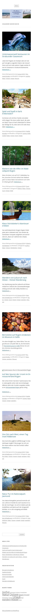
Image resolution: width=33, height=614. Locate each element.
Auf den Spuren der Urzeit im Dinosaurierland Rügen (16, 375)
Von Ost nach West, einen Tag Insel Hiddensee (15, 435)
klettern (20, 188)
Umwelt (18, 520)
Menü (16, 5)
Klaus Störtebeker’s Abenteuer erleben (15, 224)
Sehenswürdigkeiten (8, 577)
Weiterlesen (6, 70)
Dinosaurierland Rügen (12, 387)
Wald (11, 191)
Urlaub (12, 78)
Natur (3, 78)
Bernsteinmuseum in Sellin (12, 346)
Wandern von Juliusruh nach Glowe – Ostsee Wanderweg (14, 278)
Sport (16, 136)
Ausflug (28, 76)
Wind (20, 600)
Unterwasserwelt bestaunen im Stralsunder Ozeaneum (16, 55)
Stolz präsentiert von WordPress (10, 610)
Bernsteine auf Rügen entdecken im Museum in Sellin (16, 336)
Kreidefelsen (23, 592)
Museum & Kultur (7, 574)
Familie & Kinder (6, 572)
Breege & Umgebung (8, 570)
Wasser (17, 78)
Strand (14, 300)
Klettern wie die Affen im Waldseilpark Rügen (15, 169)
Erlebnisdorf (13, 592)
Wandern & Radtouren (8, 581)
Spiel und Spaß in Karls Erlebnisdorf (12, 112)
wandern (23, 300)
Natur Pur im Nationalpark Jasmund (13, 495)
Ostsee (8, 78)
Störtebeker (13, 248)
